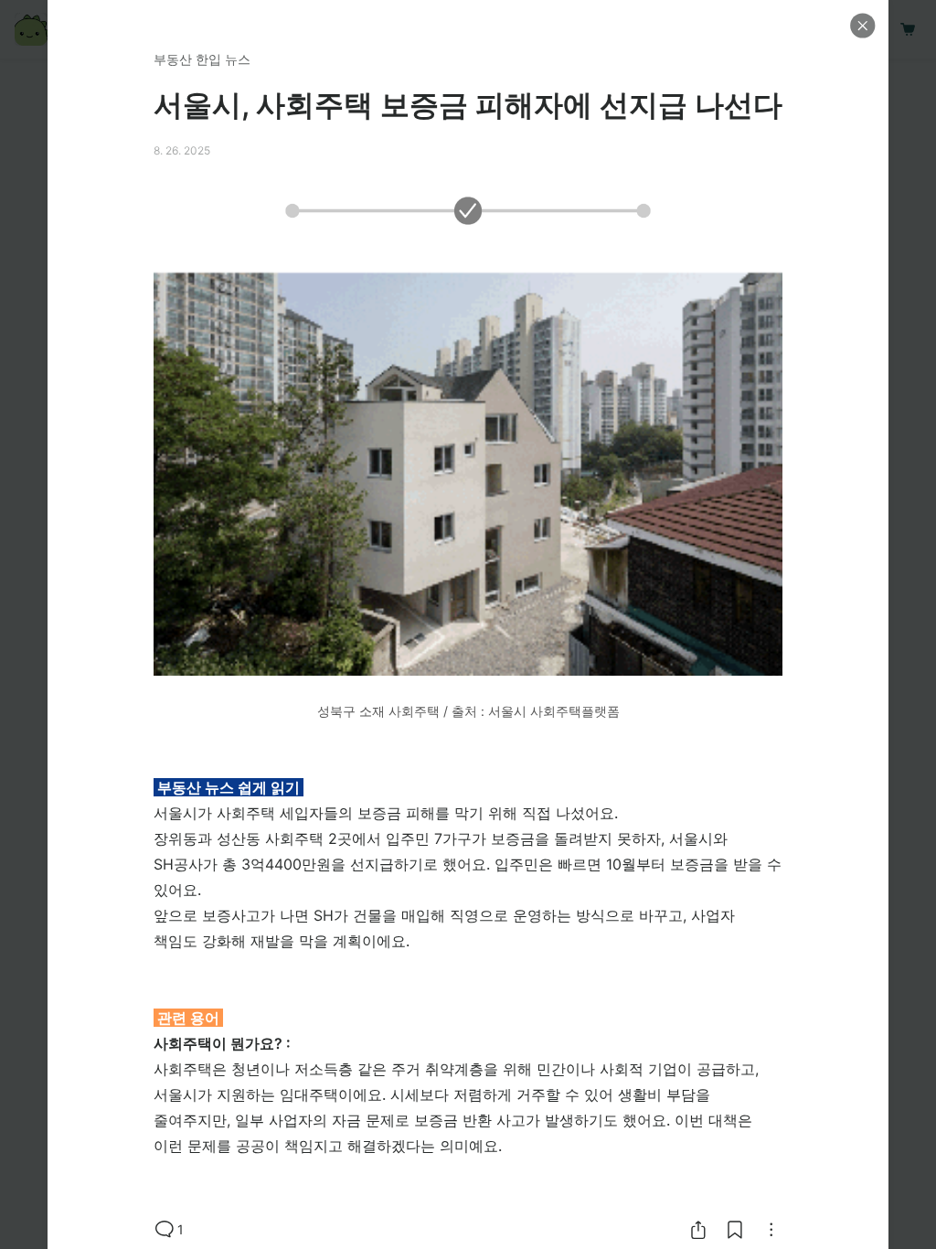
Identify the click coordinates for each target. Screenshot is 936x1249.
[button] (862, 25)
